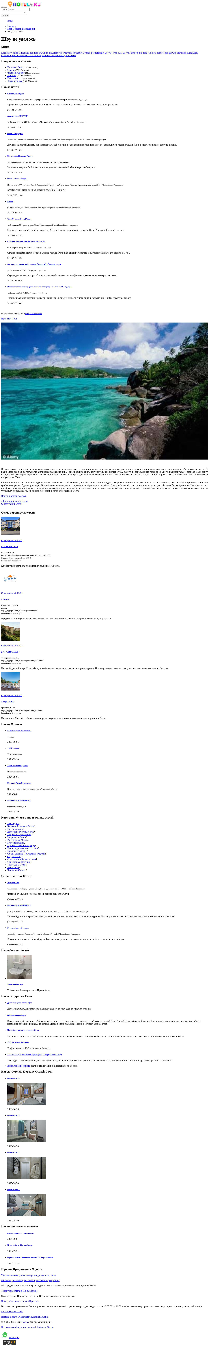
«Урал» (5, 599)
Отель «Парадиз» (15, 133)
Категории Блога (138, 52)
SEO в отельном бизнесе (18, 1042)
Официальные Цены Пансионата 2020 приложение (30, 1257)
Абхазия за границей (16, 1015)
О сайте (14, 52)
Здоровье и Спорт (16, 837)
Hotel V (24, 1322)
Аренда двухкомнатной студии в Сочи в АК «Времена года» (34, 264)
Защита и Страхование (19, 834)
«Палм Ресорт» (9, 546)
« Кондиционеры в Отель (14, 501)
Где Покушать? (15, 829)
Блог (107, 52)
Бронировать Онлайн (39, 52)
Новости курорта (16, 851)
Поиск (5, 15)
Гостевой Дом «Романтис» (19, 731)
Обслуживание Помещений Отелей (26, 853)
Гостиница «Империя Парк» (20, 156)
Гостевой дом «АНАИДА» (19, 800)
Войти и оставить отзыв (13, 496)
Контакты (70, 55)
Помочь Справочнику (53, 55)
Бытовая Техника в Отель (20, 826)
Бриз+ (10, 201)
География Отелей (80, 52)
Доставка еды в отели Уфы (19, 1003)
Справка (23, 52)
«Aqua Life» (7, 701)
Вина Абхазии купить (18, 1065)
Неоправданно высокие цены (22, 848)
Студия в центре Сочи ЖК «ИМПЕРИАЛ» (26, 241)
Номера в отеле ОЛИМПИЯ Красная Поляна (24, 1316)
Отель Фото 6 (13, 1078)
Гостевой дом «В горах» (18, 928)
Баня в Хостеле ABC (12, 1311)
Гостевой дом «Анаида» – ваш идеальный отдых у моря (30, 1280)
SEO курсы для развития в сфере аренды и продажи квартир (34, 1054)
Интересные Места (33, 313)
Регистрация (97, 52)
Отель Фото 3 (13, 1189)
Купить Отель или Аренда (21, 845)
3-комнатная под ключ (17, 765)
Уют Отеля (13, 867)
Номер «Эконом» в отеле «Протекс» (20, 1301)
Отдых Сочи (14, 856)
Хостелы (11, 75)
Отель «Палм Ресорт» (17, 179)
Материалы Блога (119, 52)
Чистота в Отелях (16, 870)
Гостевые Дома (15, 67)
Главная (11, 26)
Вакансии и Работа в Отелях (26, 55)
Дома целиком (14, 81)
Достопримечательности (20, 831)
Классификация (15, 842)
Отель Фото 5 (13, 1115)
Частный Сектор (16, 72)
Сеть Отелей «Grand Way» (19, 219)
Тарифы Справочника (174, 52)
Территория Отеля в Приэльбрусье (19, 1290)
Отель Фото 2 (13, 1152)
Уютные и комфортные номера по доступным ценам (28, 1275)
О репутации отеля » (12, 504)
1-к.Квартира (13, 748)
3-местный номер (15, 984)
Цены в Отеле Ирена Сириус (20, 1245)
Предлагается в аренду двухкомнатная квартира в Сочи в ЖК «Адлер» (39, 287)
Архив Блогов (155, 52)
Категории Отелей (61, 52)
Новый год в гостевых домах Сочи (23, 1030)
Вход (10, 21)
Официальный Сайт (11, 540)
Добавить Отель (44, 1327)
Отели (10, 70)
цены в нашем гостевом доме (20, 1233)
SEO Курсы (13, 823)
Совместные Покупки (18, 862)
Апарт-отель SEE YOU (17, 116)
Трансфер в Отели (16, 864)
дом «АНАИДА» (10, 651)
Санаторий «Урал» (15, 93)
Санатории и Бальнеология (21, 859)
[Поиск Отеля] (2, 7)
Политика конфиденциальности (18, 1327)
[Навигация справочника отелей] (5, 7)
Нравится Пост (9, 318)
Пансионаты (14, 78)
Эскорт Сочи (13, 883)
